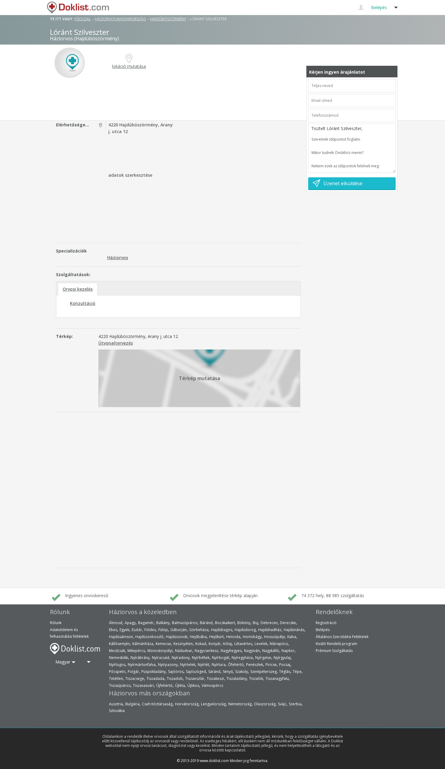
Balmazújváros (184, 622)
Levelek (261, 643)
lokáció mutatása (129, 66)
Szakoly (241, 671)
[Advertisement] (179, 99)
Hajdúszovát (176, 636)
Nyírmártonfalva (142, 664)
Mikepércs (136, 650)
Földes (150, 629)
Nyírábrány (140, 657)
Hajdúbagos (221, 629)
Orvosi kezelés (78, 289)
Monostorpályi (160, 650)
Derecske (288, 622)
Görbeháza (199, 629)
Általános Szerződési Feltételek (342, 636)
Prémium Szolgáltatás (334, 650)
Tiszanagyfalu (277, 678)
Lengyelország (213, 704)
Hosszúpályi (274, 636)
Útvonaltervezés (115, 343)
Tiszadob (175, 678)
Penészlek (254, 664)
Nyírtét (203, 664)
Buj (255, 622)
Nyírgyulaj (282, 657)
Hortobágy (252, 636)
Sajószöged (196, 671)
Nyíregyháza (242, 657)
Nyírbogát (220, 657)
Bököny (243, 622)
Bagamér (146, 622)
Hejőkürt (216, 636)
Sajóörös (175, 671)
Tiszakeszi (215, 678)
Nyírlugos (117, 664)
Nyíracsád (160, 657)
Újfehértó (164, 685)
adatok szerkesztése (130, 175)
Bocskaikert (225, 622)
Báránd (206, 622)
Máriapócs (279, 643)
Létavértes (243, 643)
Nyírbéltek (200, 657)
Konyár (215, 643)
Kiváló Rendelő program (336, 643)
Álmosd (115, 622)
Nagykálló (270, 650)
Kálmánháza (142, 643)
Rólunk (55, 622)
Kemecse (163, 643)
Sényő (228, 671)
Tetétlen (116, 678)
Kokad (200, 643)
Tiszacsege (134, 678)
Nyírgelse (263, 657)
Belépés (323, 629)
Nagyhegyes (231, 650)
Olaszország (264, 704)
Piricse (271, 664)
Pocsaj (284, 664)
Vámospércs (212, 685)
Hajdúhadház (269, 629)
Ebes (113, 629)
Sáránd (214, 671)
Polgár (133, 671)
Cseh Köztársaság (157, 704)
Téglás (284, 671)
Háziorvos (117, 257)
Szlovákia (117, 710)
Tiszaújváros (119, 685)
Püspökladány (153, 671)
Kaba (291, 636)
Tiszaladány (236, 678)
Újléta (180, 685)
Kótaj (227, 643)
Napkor (288, 650)
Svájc (282, 704)
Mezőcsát (117, 650)
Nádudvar (183, 650)
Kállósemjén (119, 643)
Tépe (297, 671)
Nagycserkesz (206, 650)
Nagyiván (252, 650)
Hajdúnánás (294, 629)
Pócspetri (117, 671)
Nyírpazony (168, 664)
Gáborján (178, 629)
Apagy (130, 622)
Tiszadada (155, 678)
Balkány (163, 622)
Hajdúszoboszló (149, 636)
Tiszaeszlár (194, 678)
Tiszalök (256, 678)
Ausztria (116, 704)
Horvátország (187, 704)
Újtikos (193, 685)
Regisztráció (326, 622)
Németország (240, 704)
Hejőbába (198, 636)
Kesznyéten (183, 643)
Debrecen (269, 622)
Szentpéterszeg (263, 671)
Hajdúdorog (245, 629)
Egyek (124, 629)
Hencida (233, 636)
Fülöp (163, 629)
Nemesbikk (118, 657)
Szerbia (295, 704)
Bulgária (132, 704)
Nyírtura (219, 664)
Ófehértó (236, 664)
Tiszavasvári (143, 685)
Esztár (137, 629)
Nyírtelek (187, 664)
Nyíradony (181, 657)
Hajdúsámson (121, 636)
